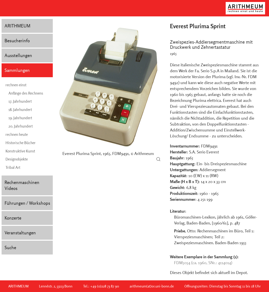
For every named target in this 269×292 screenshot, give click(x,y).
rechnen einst (16, 85)
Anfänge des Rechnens (25, 93)
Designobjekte (17, 159)
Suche (10, 247)
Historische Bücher (21, 142)
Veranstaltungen (20, 233)
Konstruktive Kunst (20, 151)
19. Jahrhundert (20, 117)
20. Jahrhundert (20, 126)
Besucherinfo (17, 40)
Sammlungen (17, 70)
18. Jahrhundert (20, 109)
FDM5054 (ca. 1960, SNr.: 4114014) (203, 262)
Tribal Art (13, 167)
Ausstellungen (18, 55)
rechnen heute (17, 134)
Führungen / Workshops (27, 203)
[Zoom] (158, 159)
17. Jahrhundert (20, 101)
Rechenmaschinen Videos (22, 185)
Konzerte (13, 218)
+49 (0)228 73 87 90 (104, 286)
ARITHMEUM (17, 26)
